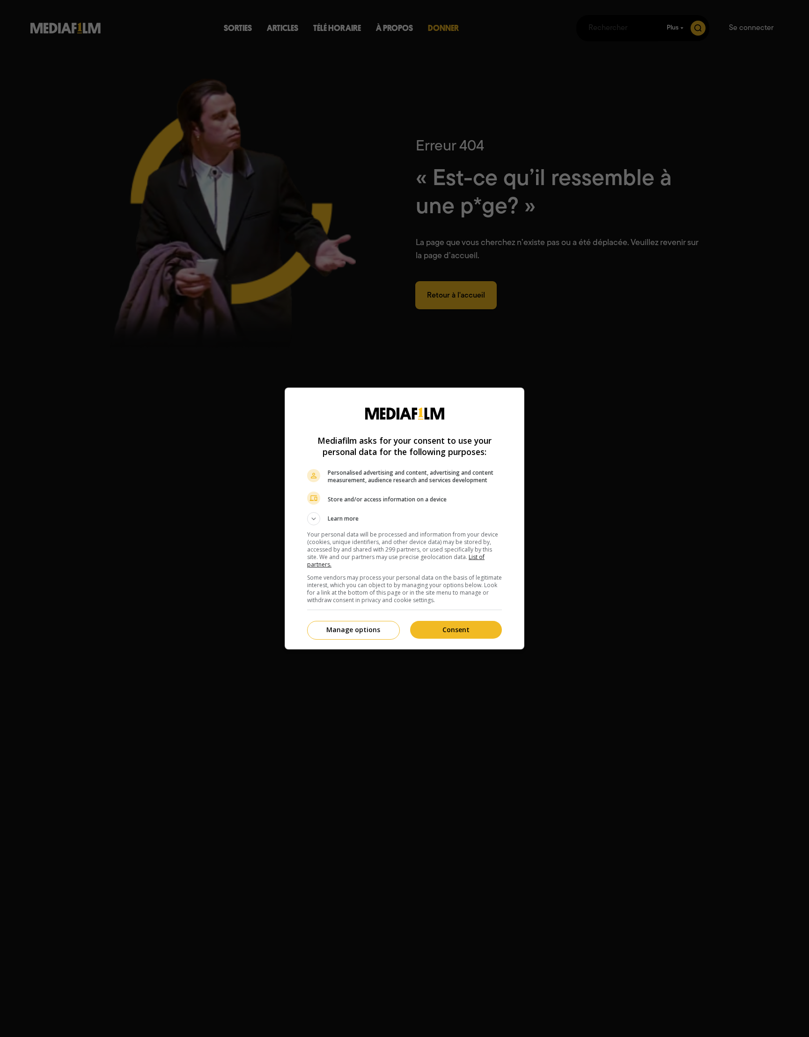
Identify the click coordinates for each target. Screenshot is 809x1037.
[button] (404, 518)
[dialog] (404, 518)
